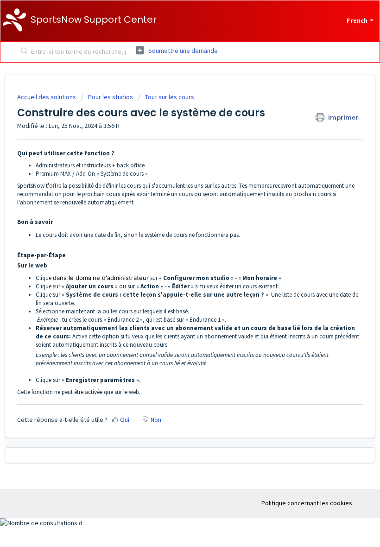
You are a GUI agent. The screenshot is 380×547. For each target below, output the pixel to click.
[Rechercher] (22, 52)
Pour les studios (110, 97)
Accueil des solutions (47, 97)
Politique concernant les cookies (306, 503)
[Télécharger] (172, 268)
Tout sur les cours (169, 97)
